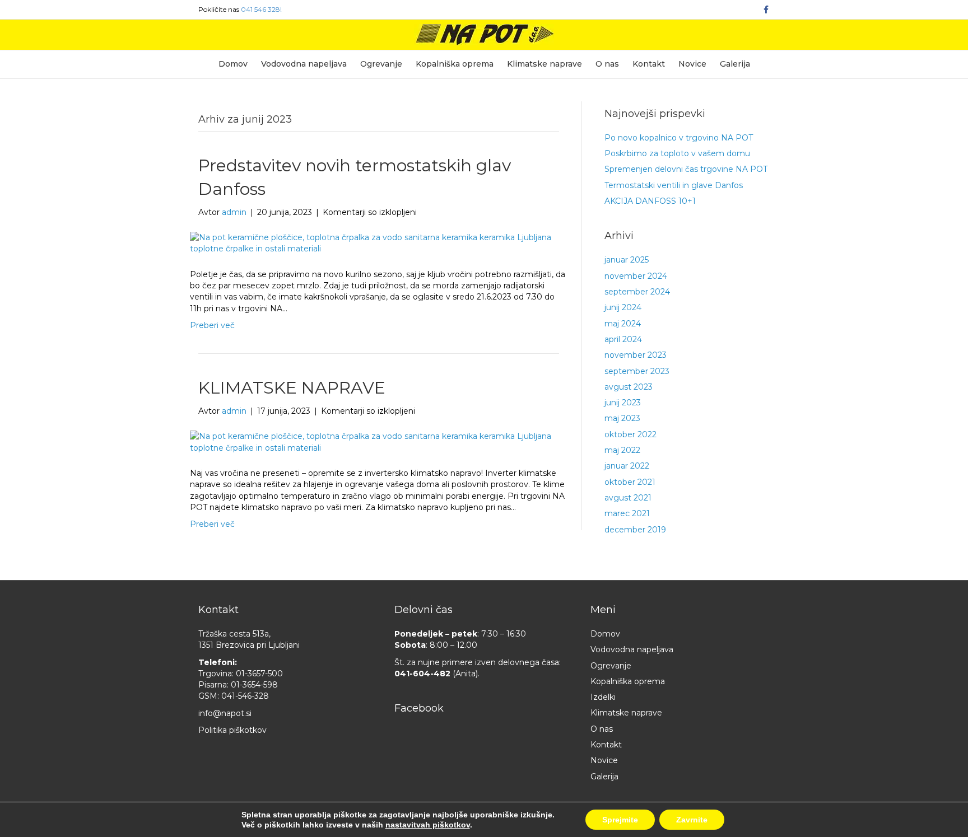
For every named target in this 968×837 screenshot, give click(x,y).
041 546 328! (261, 9)
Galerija (735, 64)
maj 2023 (622, 418)
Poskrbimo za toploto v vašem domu (677, 153)
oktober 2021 (629, 482)
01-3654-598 (254, 685)
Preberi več (212, 325)
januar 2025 (626, 260)
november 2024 (635, 276)
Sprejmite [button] (620, 819)
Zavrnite (692, 819)
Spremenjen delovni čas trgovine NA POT (685, 169)
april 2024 (623, 339)
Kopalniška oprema (455, 64)
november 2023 (635, 355)
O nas (607, 64)
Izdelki (603, 697)
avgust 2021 (627, 498)
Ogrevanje (381, 64)
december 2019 (635, 530)
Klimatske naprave (544, 64)
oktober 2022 (630, 434)
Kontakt (648, 64)
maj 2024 (622, 324)
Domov (233, 64)
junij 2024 (622, 307)
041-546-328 (245, 696)
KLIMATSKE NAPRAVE (291, 387)
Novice (692, 64)
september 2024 (637, 292)
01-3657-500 (259, 673)
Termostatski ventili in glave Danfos (673, 185)
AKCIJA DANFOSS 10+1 (650, 201)
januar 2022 (626, 466)
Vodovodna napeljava (304, 64)
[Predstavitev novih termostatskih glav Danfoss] (371, 242)
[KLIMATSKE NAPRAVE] (371, 441)
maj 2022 (622, 450)
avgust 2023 (628, 387)
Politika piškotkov (232, 730)
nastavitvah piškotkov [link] (427, 824)
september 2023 (636, 371)
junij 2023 (622, 403)
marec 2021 (627, 513)
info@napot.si (225, 713)
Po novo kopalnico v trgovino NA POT (678, 138)
